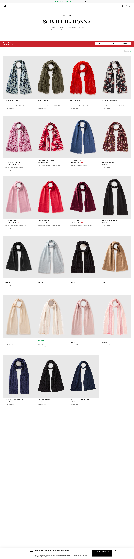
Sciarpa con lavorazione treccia (14, 399)
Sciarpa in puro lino (43, 100)
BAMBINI (66, 6)
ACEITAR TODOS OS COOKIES (102, 551)
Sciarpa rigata (41, 341)
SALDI (46, 6)
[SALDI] (67, 44)
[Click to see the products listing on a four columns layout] (128, 51)
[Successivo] (85, 1)
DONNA (53, 6)
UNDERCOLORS (85, 6)
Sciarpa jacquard (74, 220)
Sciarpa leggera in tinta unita (110, 220)
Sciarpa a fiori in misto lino (109, 100)
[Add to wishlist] (5, 58)
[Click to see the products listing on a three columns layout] (130, 51)
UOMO (59, 6)
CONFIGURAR (102, 554)
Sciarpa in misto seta (75, 160)
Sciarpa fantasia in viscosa (12, 100)
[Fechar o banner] (115, 550)
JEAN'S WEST (74, 6)
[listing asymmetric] (126, 51)
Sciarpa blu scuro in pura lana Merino (80, 399)
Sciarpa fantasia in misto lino (46, 160)
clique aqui (44, 556)
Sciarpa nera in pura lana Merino (78, 280)
